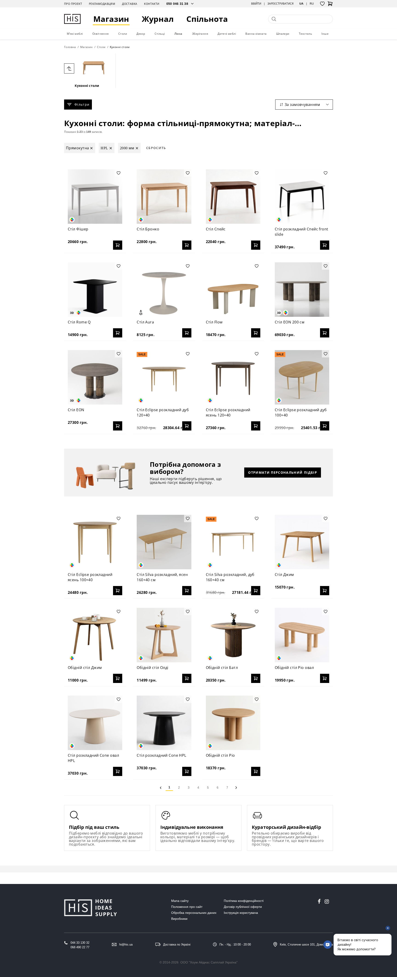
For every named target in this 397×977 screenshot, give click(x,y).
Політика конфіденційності (244, 901)
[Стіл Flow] (233, 289)
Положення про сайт (186, 907)
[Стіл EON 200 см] (302, 289)
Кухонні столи (87, 85)
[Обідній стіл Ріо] (233, 723)
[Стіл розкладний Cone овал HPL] (95, 723)
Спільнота (207, 19)
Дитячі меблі (227, 34)
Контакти (151, 4)
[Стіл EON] (95, 377)
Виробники (179, 918)
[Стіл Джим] (302, 542)
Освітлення (100, 34)
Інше (325, 34)
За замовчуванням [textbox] (302, 104)
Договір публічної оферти (243, 907)
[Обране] (322, 3)
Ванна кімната (256, 34)
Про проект (73, 4)
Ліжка (178, 34)
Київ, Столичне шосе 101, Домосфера (306, 944)
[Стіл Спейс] (233, 196)
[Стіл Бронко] (164, 196)
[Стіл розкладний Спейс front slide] (302, 196)
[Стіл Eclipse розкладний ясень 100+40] (95, 542)
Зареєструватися (280, 4)
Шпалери (282, 34)
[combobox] (304, 104)
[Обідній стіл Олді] (164, 635)
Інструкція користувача (241, 913)
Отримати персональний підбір (282, 472)
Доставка (129, 4)
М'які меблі (75, 34)
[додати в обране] (118, 173)
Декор (140, 34)
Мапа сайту (180, 901)
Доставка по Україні (176, 944)
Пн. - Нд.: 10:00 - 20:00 (235, 944)
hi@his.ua (126, 944)
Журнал (158, 19)
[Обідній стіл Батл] (233, 635)
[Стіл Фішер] (95, 196)
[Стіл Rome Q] (95, 289)
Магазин (111, 19)
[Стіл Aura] (164, 289)
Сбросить (156, 148)
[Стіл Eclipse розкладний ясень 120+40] (233, 377)
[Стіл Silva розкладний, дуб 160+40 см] (233, 542)
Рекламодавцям (102, 4)
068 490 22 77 (80, 947)
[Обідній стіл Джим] (95, 635)
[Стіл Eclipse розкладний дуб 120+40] (164, 377)
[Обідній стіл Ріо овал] (302, 635)
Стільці (160, 34)
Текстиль (305, 34)
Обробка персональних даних (193, 913)
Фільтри (81, 104)
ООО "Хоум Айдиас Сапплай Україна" (209, 962)
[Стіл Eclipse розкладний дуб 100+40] (302, 377)
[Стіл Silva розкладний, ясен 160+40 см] (164, 542)
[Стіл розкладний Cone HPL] (164, 723)
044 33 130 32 (80, 942)
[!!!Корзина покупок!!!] (330, 5)
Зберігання (200, 34)
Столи (122, 34)
